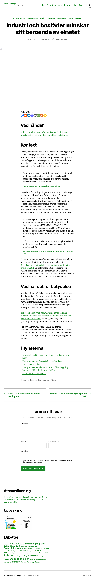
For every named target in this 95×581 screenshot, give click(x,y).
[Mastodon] (32, 115)
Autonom (26, 380)
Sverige (41, 556)
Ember (19, 548)
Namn (23, 442)
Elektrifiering (31, 546)
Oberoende (61, 18)
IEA (17, 551)
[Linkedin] (28, 115)
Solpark (26, 556)
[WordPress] (35, 115)
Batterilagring (18, 18)
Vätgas (53, 380)
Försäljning (11, 551)
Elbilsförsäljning (9, 546)
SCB (46, 553)
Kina (37, 550)
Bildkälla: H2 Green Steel (34, 373)
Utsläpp (32, 559)
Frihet (5, 551)
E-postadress (53, 442)
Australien (11, 544)
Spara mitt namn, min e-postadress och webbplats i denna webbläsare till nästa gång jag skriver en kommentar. (47, 461)
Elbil (43, 543)
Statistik (34, 556)
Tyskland (6, 559)
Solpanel (20, 556)
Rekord (41, 553)
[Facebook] (22, 115)
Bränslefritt (32, 18)
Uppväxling (17, 558)
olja (37, 553)
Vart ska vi (58, 5)
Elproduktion (10, 548)
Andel (5, 544)
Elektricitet (24, 546)
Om (80, 5)
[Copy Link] (45, 115)
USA (27, 559)
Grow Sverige (15, 576)
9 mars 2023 (45, 39)
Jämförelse (23, 551)
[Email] (38, 115)
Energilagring (27, 548)
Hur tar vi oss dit (70, 5)
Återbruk (23, 562)
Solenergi (10, 555)
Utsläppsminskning (41, 559)
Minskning (24, 553)
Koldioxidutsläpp (9, 553)
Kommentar (25, 423)
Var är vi (50, 5)
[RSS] (41, 115)
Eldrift (18, 546)
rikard (34, 39)
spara (48, 380)
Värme (70, 18)
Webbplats (24, 451)
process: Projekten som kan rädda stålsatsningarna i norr (41, 186)
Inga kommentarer (61, 39)
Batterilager (20, 544)
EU (34, 548)
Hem (43, 5)
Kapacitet (31, 551)
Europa (38, 548)
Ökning (37, 562)
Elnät (42, 18)
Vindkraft (79, 18)
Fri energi (51, 18)
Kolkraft (18, 553)
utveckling (6, 562)
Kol (41, 551)
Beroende (33, 380)
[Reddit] (25, 115)
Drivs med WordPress (31, 576)
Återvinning (30, 562)
